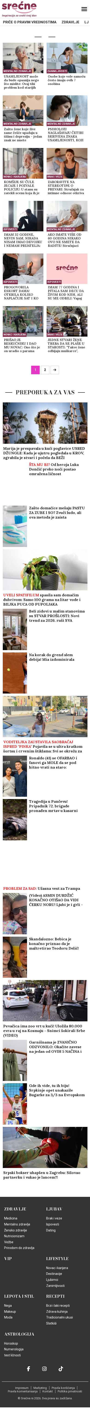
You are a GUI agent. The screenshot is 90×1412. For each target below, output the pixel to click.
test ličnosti (12, 1355)
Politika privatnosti (70, 1391)
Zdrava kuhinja (57, 1311)
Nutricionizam (14, 1236)
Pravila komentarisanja (23, 1391)
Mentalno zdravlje (17, 71)
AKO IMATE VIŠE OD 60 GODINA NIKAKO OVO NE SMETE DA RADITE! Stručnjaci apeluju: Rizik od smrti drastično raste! (65, 240)
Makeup (10, 1311)
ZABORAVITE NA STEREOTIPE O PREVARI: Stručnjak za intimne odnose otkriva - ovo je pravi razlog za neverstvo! (66, 187)
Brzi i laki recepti (58, 1305)
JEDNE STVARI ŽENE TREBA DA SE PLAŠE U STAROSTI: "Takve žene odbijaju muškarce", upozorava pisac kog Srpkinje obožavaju (66, 345)
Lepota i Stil (19, 1296)
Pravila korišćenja (63, 1388)
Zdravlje (70, 22)
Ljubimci (52, 1280)
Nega (8, 1305)
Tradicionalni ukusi (59, 1317)
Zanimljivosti (57, 71)
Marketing (40, 1388)
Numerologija (14, 1349)
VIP (8, 1259)
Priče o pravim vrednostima (30, 22)
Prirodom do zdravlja (19, 1248)
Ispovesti (10, 229)
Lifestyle (57, 1259)
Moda (8, 1317)
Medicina (10, 1218)
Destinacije (54, 1274)
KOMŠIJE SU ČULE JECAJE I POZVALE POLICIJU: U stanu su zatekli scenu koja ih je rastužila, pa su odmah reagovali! (21, 187)
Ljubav (54, 1209)
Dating (51, 1230)
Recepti (55, 1296)
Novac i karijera (14, 177)
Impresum (22, 1388)
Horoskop (11, 1343)
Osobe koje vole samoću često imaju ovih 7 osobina (66, 80)
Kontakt (47, 1391)
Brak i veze (55, 177)
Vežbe (8, 1242)
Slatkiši (51, 1323)
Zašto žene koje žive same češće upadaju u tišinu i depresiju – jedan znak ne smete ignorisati (23, 134)
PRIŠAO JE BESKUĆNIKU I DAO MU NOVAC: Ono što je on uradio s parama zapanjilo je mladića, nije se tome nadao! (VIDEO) (23, 345)
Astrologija (19, 1334)
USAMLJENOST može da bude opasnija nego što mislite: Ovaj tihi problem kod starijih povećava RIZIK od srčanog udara (21, 82)
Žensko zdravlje (15, 1230)
